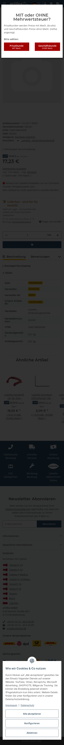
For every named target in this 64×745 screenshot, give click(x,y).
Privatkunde (16, 46)
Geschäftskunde (47, 46)
